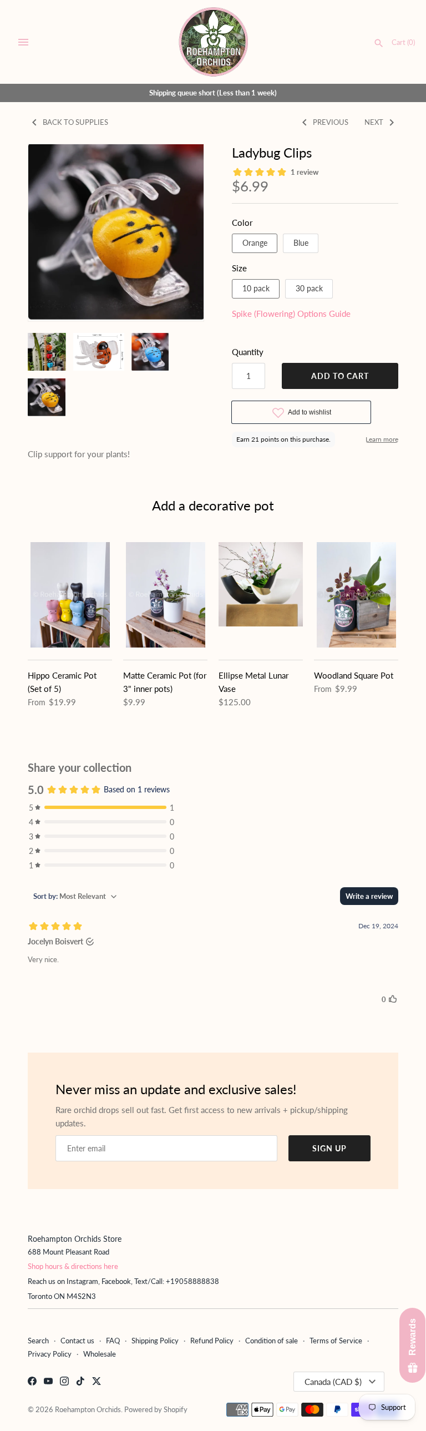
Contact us (77, 1340)
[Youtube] (48, 1382)
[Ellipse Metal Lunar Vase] (261, 595)
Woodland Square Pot (353, 675)
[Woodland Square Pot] (356, 595)
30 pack (309, 288)
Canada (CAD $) (333, 1382)
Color (242, 222)
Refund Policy (212, 1340)
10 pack (256, 288)
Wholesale (99, 1353)
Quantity (247, 352)
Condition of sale (271, 1340)
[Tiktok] (80, 1382)
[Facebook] (32, 1382)
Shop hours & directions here (73, 1266)
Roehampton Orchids (88, 1409)
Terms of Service (336, 1340)
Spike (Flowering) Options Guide (291, 313)
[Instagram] (64, 1382)
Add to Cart (340, 376)
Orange (254, 242)
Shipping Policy (155, 1340)
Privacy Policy (50, 1353)
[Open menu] (23, 42)
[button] (51, 232)
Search (38, 1340)
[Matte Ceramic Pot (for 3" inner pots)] (165, 595)
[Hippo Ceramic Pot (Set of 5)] (70, 595)
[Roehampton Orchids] (213, 42)
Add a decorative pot (213, 505)
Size (239, 268)
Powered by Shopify (155, 1409)
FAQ (113, 1340)
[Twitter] (96, 1382)
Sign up (329, 1148)
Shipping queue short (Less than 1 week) (213, 92)
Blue (300, 242)
